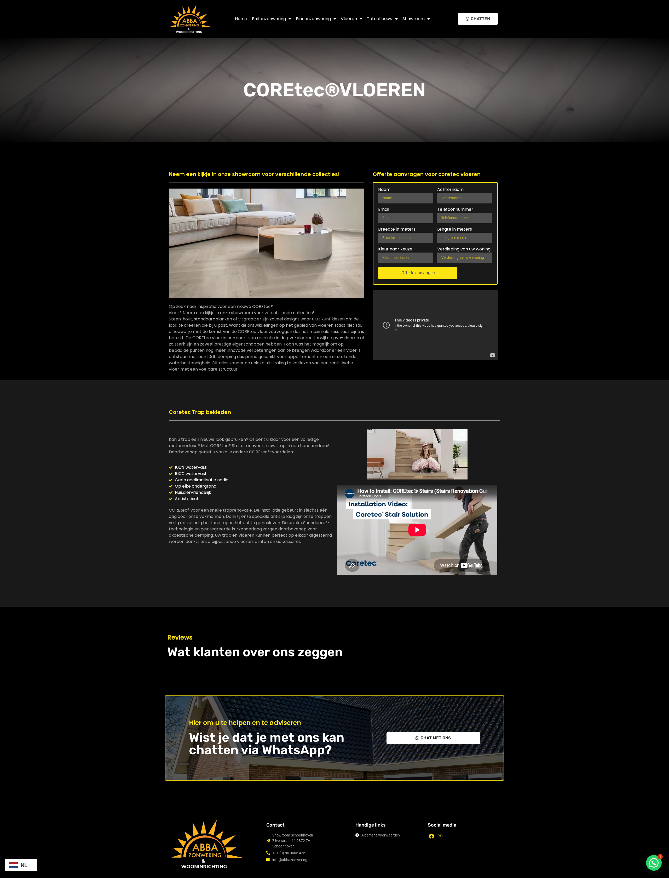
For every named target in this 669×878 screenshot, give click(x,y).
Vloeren (349, 19)
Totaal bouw (380, 19)
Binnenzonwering (313, 19)
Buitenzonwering (269, 19)
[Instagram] (440, 836)
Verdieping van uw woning (464, 249)
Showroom (413, 19)
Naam (384, 190)
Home (241, 19)
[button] (654, 863)
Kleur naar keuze (395, 249)
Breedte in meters (397, 229)
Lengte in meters (454, 229)
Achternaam (450, 190)
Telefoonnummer (455, 209)
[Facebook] (431, 836)
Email (383, 209)
